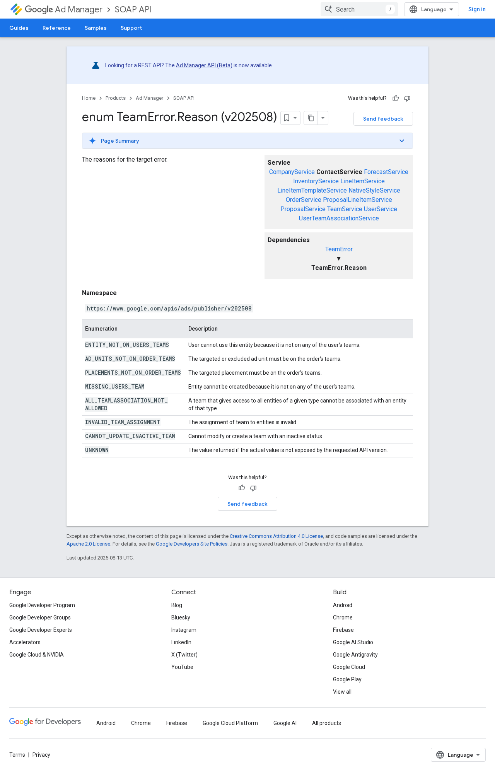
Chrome (343, 617)
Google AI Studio (353, 642)
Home (89, 98)
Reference (57, 27)
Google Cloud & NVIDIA (36, 655)
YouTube (182, 667)
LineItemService (362, 181)
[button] (247, 140)
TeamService (344, 209)
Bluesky (180, 617)
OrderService (303, 199)
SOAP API (133, 9)
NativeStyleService (374, 190)
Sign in (477, 9)
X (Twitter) (184, 655)
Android (342, 605)
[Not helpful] (407, 98)
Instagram (183, 630)
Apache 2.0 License (88, 544)
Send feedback (383, 118)
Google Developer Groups (40, 617)
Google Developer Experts (40, 630)
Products (116, 98)
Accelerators (25, 642)
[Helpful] (395, 98)
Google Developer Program (42, 605)
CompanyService (292, 172)
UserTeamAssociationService (339, 218)
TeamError (339, 249)
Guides (19, 27)
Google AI (285, 723)
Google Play (347, 679)
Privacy (41, 755)
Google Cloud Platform (230, 723)
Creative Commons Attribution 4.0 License (276, 536)
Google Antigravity (355, 655)
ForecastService (386, 172)
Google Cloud (349, 667)
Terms (17, 755)
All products (326, 723)
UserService (380, 209)
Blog (176, 605)
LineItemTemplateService (312, 190)
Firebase (343, 630)
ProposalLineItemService (357, 199)
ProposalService (303, 209)
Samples (96, 27)
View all (342, 692)
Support (131, 27)
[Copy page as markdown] (311, 118)
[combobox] (359, 9)
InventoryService (316, 181)
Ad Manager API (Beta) (204, 65)
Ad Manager (78, 9)
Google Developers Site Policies (191, 544)
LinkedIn (181, 642)
